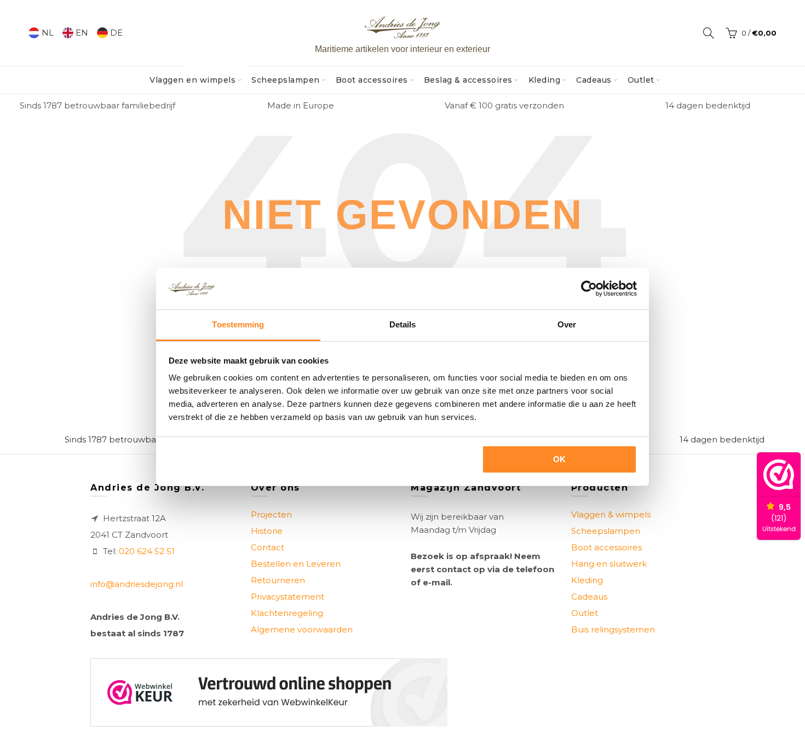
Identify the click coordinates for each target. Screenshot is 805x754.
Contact (267, 547)
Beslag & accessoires (468, 80)
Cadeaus (594, 80)
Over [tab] (566, 324)
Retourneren (278, 580)
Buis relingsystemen (613, 629)
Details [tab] (402, 324)
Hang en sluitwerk (609, 564)
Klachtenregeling (287, 613)
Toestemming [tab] (238, 324)
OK (559, 459)
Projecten (271, 514)
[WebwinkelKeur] (268, 692)
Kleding (544, 80)
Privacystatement (287, 596)
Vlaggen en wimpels (196, 75)
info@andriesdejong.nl (136, 584)
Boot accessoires (372, 80)
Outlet (641, 80)
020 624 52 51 (147, 551)
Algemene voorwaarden (302, 629)
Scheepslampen (285, 80)
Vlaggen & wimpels (611, 514)
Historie (267, 531)
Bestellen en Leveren (296, 564)
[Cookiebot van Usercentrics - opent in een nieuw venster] (589, 288)
